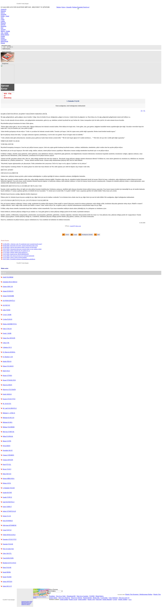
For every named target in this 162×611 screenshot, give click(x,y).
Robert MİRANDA (8, 478)
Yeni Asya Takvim (76, 598)
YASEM (91, 596)
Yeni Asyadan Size (8, 549)
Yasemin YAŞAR (8, 544)
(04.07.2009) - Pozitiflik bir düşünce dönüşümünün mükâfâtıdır (19, 259)
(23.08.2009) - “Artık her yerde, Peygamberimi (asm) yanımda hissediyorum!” (22, 244)
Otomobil (3, 39)
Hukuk (3, 43)
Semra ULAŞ (7, 516)
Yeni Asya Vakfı (61, 596)
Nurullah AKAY (8, 450)
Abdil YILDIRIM (8, 277)
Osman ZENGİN (8, 460)
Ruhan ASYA (7, 483)
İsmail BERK (7, 572)
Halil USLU (6, 371)
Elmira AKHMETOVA (10, 324)
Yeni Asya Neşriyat (64, 598)
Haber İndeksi (5, 34)
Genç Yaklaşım (113, 598)
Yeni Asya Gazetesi (82, 596)
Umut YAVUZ (7, 530)
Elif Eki (3, 24)
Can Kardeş (104, 598)
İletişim (59, 7)
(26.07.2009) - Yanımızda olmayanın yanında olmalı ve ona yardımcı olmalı (22, 249)
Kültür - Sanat (5, 16)
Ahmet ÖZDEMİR (8, 296)
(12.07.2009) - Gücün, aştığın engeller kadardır (15, 257)
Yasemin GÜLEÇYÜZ (9, 539)
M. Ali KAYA (7, 403)
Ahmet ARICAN (8, 286)
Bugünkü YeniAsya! (83, 7)
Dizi (2, 28)
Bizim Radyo (100, 596)
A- (144, 110)
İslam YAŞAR (7, 567)
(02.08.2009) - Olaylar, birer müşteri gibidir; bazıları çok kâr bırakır (20, 247)
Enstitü (3, 36)
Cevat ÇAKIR (7, 314)
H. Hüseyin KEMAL (9, 352)
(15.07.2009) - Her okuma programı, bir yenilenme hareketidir (18, 255)
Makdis (130, 599)
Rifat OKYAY (7, 474)
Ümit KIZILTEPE (8, 558)
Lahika (3, 21)
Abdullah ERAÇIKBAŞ (10, 282)
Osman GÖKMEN (8, 455)
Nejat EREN (6, 446)
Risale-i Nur (91, 599)
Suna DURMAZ (8, 520)
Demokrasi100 (71, 596)
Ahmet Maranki (107, 599)
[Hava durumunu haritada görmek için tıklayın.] (50, 593)
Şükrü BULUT (7, 586)
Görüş (2, 19)
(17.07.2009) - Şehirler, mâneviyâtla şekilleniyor (15, 252)
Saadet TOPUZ (7, 497)
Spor (2, 18)
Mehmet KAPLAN (8, 417)
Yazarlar (3, 29)
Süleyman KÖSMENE (9, 525)
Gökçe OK (6, 343)
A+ (142, 110)
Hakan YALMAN (8, 366)
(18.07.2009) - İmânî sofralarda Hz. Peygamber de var (16, 250)
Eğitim (3, 38)
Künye (64, 7)
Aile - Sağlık (4, 33)
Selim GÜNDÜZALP (9, 511)
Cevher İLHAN (7, 319)
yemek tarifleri (64, 599)
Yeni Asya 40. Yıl (124, 598)
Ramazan (3, 26)
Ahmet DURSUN (8, 291)
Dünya (3, 12)
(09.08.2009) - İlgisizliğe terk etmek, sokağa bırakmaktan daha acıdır (20, 245)
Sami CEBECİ (7, 506)
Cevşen (115, 599)
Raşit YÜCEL (7, 464)
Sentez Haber (53, 598)
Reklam (74, 7)
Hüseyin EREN (7, 385)
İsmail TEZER (7, 577)
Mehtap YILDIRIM (8, 427)
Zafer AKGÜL (7, 553)
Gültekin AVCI (7, 347)
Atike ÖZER (6, 310)
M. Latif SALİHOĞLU (10, 408)
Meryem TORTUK (8, 431)
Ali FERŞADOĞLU (9, 300)
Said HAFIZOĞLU (9, 502)
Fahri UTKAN (7, 328)
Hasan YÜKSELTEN (9, 380)
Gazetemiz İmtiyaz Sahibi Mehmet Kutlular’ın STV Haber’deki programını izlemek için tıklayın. (26, 603)
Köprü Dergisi (87, 598)
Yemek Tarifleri (122, 599)
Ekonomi (3, 14)
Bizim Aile (96, 598)
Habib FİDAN (7, 361)
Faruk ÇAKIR (7, 333)
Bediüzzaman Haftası (146, 594)
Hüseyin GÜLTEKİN (9, 389)
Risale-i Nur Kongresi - (132, 594)
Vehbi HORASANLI (9, 535)
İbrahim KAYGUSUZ (9, 563)
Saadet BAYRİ (7, 492)
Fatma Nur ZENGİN (9, 338)
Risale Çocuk (73, 599)
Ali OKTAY (6, 305)
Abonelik (69, 7)
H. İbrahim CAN (8, 357)
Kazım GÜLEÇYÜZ (9, 399)
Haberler (3, 11)
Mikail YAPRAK (8, 436)
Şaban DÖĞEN (7, 581)
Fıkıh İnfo (99, 599)
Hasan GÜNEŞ (7, 375)
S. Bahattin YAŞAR (9, 488)
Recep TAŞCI (7, 469)
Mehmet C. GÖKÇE (9, 413)
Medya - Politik (5, 31)
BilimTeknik (4, 41)
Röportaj (3, 23)
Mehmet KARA (7, 422)
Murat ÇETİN (7, 441)
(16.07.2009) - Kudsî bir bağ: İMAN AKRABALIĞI (16, 254)
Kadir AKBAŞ (7, 394)
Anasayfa (3, 9)
